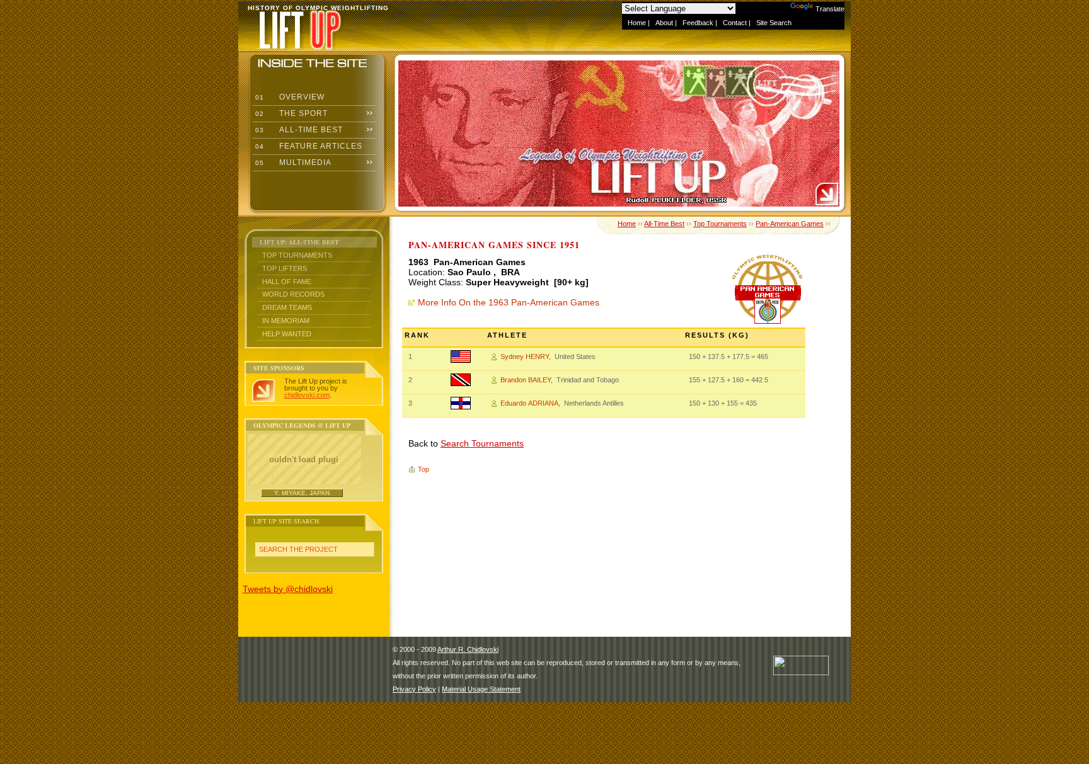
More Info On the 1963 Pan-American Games (508, 302)
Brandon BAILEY (525, 380)
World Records (293, 294)
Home (637, 22)
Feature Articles (307, 146)
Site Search (774, 22)
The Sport (290, 113)
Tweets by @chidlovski (288, 589)
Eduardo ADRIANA (529, 403)
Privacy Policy (414, 689)
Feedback (698, 22)
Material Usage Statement (481, 689)
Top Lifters (284, 268)
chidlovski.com (307, 395)
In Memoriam (285, 320)
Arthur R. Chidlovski (467, 649)
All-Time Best (298, 129)
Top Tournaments (297, 255)
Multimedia (292, 162)
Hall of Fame (286, 281)
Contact (735, 22)
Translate (829, 9)
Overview (289, 97)
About (664, 22)
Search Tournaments (482, 443)
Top (423, 469)
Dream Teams (287, 307)
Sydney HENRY (524, 356)
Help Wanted (286, 334)
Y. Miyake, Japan (302, 492)
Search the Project (298, 549)
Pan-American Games (790, 223)
